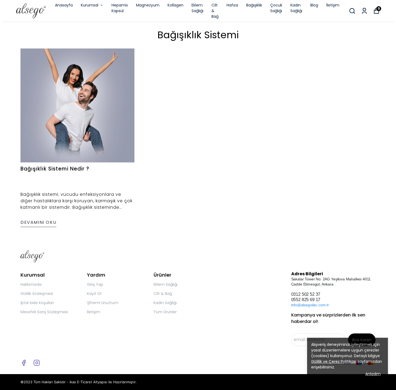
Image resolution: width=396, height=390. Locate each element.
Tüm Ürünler (165, 312)
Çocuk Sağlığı (276, 7)
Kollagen (175, 5)
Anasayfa (64, 5)
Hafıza (232, 5)
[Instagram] (36, 363)
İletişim (332, 5)
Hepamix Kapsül (120, 7)
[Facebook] (23, 363)
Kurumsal (89, 5)
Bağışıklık (254, 5)
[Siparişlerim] (364, 11)
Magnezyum (147, 5)
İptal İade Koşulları (37, 302)
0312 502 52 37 (306, 294)
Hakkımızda (30, 284)
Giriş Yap (95, 284)
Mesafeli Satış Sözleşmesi (44, 312)
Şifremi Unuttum (102, 302)
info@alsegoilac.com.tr (310, 305)
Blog (314, 5)
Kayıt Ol (94, 293)
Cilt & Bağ (214, 10)
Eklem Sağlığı (197, 7)
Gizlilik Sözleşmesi (36, 293)
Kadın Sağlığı (296, 7)
